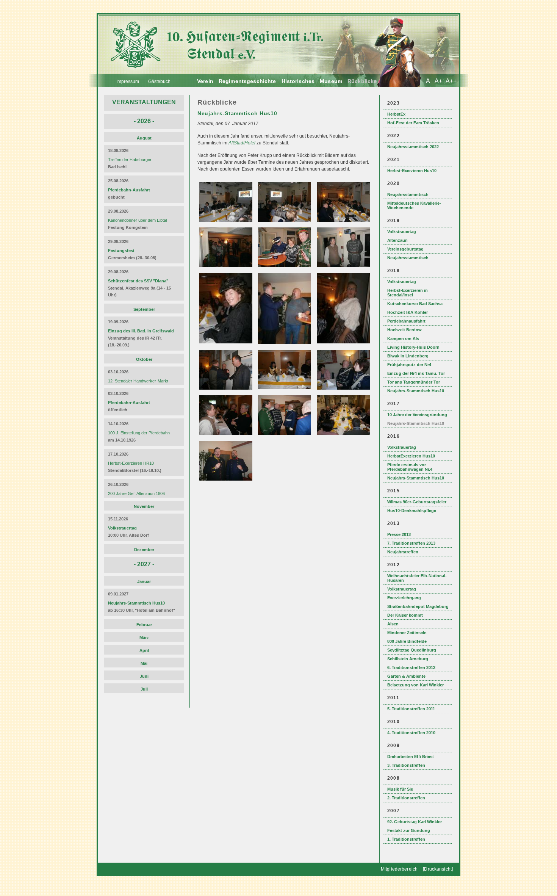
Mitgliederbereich (399, 869)
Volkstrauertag (401, 231)
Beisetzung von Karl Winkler (415, 685)
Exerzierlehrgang (404, 597)
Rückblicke (362, 81)
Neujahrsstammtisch (408, 194)
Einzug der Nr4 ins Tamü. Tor (416, 373)
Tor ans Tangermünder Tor (413, 382)
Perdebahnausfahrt (406, 321)
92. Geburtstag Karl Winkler (414, 821)
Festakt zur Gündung (408, 830)
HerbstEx (396, 114)
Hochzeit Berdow (404, 329)
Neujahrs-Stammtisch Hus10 (415, 390)
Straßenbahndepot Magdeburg (418, 606)
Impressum (127, 81)
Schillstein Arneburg (407, 658)
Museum (331, 81)
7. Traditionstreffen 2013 (411, 543)
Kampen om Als (403, 338)
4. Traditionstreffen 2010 (411, 732)
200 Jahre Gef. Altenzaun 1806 (136, 493)
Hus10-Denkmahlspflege (411, 510)
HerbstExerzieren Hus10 (411, 456)
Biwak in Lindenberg (408, 356)
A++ (451, 81)
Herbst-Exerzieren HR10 (131, 463)
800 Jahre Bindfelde (407, 641)
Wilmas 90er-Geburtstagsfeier (416, 502)
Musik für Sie (400, 789)
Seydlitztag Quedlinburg (411, 650)
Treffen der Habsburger (130, 159)
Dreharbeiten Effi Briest (410, 756)
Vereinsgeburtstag (405, 249)
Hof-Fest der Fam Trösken (413, 123)
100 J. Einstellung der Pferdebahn (139, 433)
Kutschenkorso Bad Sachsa (415, 303)
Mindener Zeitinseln (407, 632)
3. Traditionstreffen (406, 765)
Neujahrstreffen (402, 552)
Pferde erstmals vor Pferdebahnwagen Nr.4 (409, 466)
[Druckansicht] (438, 869)
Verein (205, 81)
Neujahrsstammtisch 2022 (413, 146)
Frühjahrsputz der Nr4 (409, 364)
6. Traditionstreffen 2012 (411, 667)
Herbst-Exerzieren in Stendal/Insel (407, 292)
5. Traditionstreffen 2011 (411, 708)
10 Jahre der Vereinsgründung (417, 414)
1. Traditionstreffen (406, 839)
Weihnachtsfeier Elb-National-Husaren (417, 578)
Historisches (298, 81)
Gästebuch (159, 81)
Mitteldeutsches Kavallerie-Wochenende (414, 205)
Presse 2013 (399, 534)
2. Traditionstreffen (406, 798)
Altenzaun (397, 240)
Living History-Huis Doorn (413, 347)
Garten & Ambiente (406, 676)
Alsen (393, 624)
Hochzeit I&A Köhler (407, 312)
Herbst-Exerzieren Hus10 (412, 170)
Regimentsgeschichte (247, 81)
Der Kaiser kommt (405, 615)
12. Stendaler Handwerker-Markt (138, 381)
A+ (438, 81)
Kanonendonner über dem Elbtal (137, 220)
